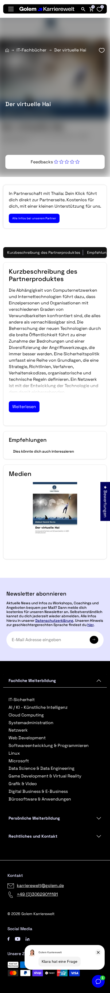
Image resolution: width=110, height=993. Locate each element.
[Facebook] (8, 938)
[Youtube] (17, 938)
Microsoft (19, 761)
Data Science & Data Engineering (41, 768)
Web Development (27, 738)
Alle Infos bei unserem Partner (34, 218)
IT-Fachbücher (31, 50)
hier (90, 625)
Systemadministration (31, 722)
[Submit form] (94, 640)
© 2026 (30, 913)
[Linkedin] (28, 938)
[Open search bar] (83, 9)
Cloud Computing (26, 715)
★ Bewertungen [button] (105, 501)
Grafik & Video (23, 783)
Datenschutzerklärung (54, 620)
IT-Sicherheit (22, 699)
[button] (55, 162)
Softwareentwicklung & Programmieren (49, 745)
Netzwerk (18, 730)
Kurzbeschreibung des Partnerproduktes (43, 252)
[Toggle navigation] (11, 9)
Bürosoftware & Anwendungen (40, 799)
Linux (14, 753)
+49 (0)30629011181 (37, 894)
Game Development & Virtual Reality (45, 776)
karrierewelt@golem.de (40, 885)
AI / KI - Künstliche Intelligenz (38, 707)
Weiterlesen (24, 406)
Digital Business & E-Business (38, 791)
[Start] (7, 50)
